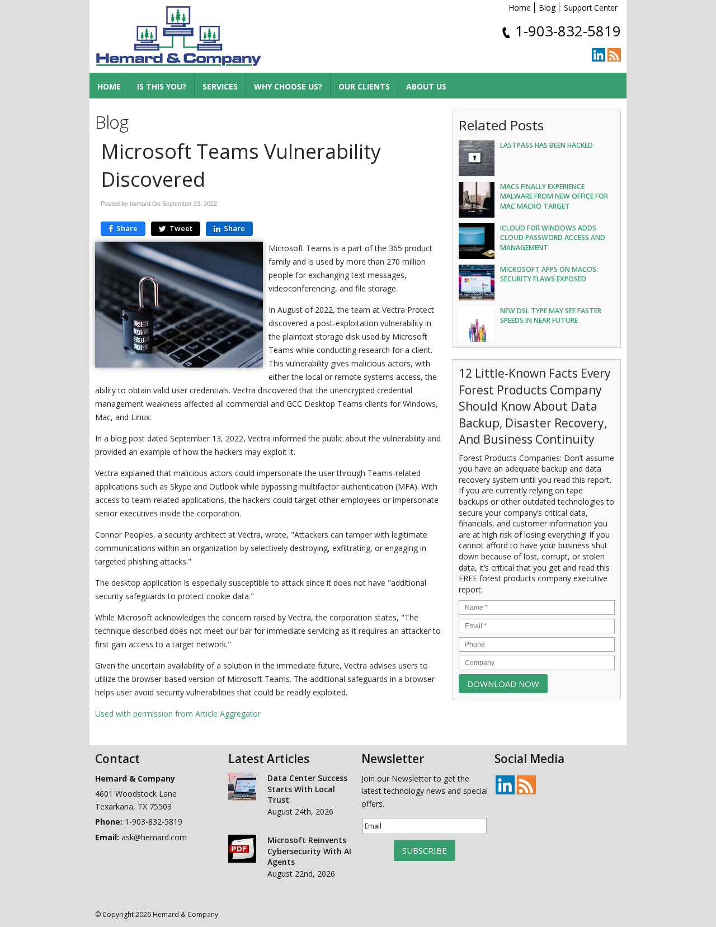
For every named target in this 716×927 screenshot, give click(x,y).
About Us (426, 86)
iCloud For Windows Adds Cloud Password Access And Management (552, 237)
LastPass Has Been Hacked (546, 145)
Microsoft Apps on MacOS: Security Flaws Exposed (549, 274)
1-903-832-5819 (568, 31)
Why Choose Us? (288, 86)
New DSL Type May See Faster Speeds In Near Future (550, 315)
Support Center (591, 7)
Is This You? (161, 86)
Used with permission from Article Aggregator (178, 713)
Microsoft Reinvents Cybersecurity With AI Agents (309, 851)
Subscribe (424, 850)
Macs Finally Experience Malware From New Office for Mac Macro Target (554, 196)
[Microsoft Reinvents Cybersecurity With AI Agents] (242, 850)
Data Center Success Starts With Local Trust (307, 789)
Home (520, 7)
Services (220, 86)
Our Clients (364, 86)
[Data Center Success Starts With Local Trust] (242, 788)
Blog (547, 7)
